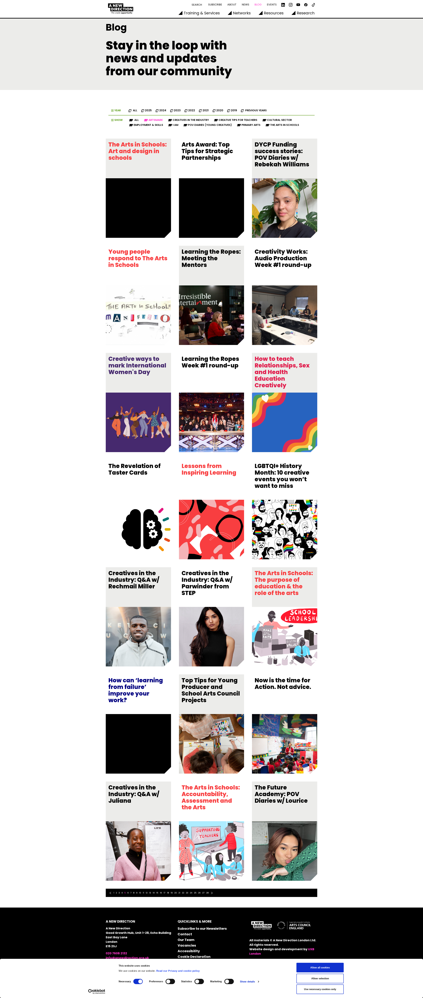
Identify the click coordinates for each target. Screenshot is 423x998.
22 (183, 892)
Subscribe (215, 4)
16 (161, 892)
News (245, 4)
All (134, 110)
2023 (177, 110)
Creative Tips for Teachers (238, 120)
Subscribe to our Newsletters (202, 928)
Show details (247, 981)
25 (195, 892)
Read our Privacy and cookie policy (178, 970)
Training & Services (202, 13)
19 (172, 892)
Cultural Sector (279, 120)
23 (187, 892)
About (231, 4)
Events (272, 4)
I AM (175, 125)
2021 (206, 110)
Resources (274, 13)
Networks (242, 13)
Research (306, 13)
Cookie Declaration (194, 956)
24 (191, 892)
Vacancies (187, 945)
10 (140, 892)
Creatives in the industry (191, 120)
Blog (258, 4)
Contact (185, 934)
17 (164, 892)
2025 (148, 110)
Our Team (186, 939)
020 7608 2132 (116, 953)
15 (157, 892)
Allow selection (320, 978)
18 (168, 892)
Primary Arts (251, 125)
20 (175, 892)
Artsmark (156, 120)
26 (199, 892)
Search (197, 5)
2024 (162, 110)
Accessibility (189, 951)
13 (150, 892)
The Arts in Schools (284, 125)
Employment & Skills (148, 125)
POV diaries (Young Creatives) (210, 125)
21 (179, 892)
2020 (219, 110)
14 (154, 892)
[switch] (170, 981)
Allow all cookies (320, 967)
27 (203, 892)
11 (143, 892)
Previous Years (256, 110)
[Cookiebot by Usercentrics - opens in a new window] (96, 991)
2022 (191, 110)
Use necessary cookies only (320, 989)
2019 (234, 110)
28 (207, 892)
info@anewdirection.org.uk (127, 958)
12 (147, 892)
